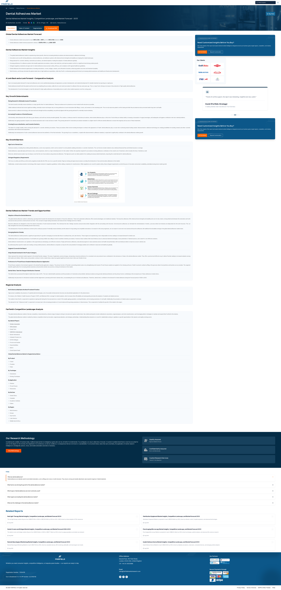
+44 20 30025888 (127, 563)
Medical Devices (20, 8)
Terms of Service (251, 587)
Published (11, 8)
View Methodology (13, 450)
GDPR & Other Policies (264, 587)
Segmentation (37, 28)
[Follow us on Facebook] (123, 577)
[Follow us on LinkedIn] (126, 577)
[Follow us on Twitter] (120, 577)
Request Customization (215, 52)
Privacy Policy (241, 587)
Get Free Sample (202, 52)
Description (11, 28)
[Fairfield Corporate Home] (60, 558)
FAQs (273, 587)
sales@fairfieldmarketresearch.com (129, 571)
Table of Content (24, 28)
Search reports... (262, 2)
